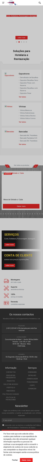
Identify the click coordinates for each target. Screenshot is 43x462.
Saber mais (26, 460)
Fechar (15, 460)
